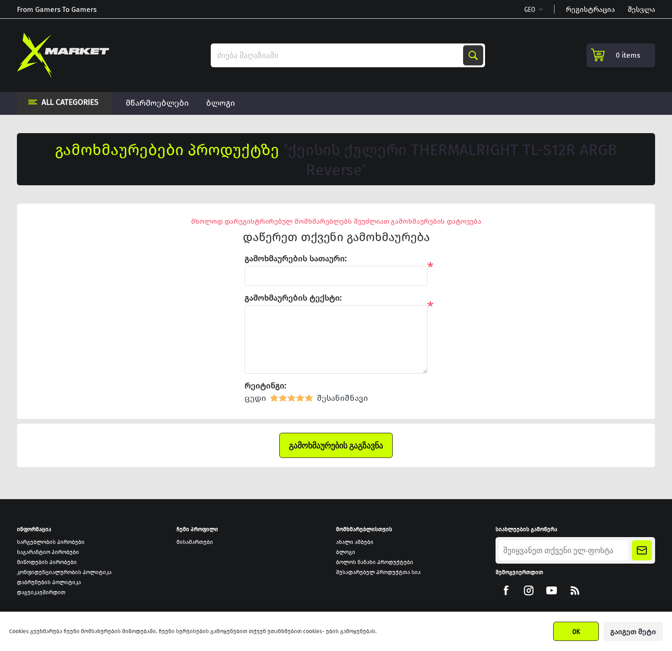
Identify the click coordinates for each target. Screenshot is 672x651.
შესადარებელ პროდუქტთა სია (378, 572)
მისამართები (194, 542)
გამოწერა (642, 550)
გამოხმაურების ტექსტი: (293, 298)
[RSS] (574, 590)
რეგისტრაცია (590, 9)
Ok (576, 631)
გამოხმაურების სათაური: (296, 258)
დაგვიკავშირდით (41, 592)
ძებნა (473, 55)
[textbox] (338, 55)
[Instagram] (528, 590)
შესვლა (641, 9)
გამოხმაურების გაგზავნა (336, 445)
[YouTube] (551, 590)
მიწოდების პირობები (47, 562)
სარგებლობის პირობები (51, 542)
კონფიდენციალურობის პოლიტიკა (64, 572)
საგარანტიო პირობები (48, 552)
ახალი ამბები (354, 542)
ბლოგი (345, 552)
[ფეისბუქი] (506, 590)
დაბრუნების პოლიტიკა (49, 582)
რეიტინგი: (265, 386)
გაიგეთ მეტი (633, 631)
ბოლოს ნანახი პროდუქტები (374, 562)
